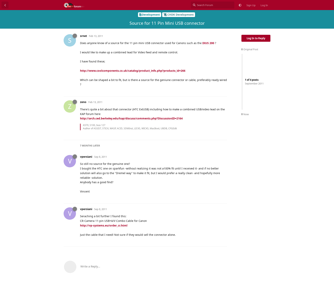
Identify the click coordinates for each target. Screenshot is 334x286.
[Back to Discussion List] (5, 5)
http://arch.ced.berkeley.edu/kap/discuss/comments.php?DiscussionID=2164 (131, 118)
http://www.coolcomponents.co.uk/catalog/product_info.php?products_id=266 (132, 70)
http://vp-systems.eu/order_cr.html (103, 225)
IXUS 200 (208, 43)
